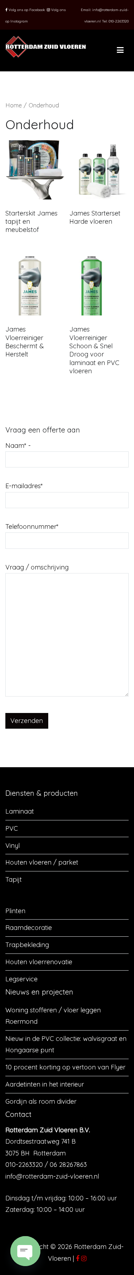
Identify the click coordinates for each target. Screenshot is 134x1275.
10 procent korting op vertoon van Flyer (65, 1067)
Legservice (21, 979)
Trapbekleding (27, 945)
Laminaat (19, 811)
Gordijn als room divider (40, 1101)
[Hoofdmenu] (120, 50)
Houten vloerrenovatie (38, 962)
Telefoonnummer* (32, 526)
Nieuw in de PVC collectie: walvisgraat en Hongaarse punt (65, 1044)
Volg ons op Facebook (26, 9)
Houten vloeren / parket (41, 862)
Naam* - (18, 445)
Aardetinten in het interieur (44, 1084)
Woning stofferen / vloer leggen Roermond (53, 1016)
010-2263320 (119, 21)
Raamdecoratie (28, 928)
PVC (11, 828)
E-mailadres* (24, 486)
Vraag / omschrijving (37, 567)
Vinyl (12, 845)
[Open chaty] (25, 1251)
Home (13, 105)
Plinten (15, 911)
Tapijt (13, 879)
